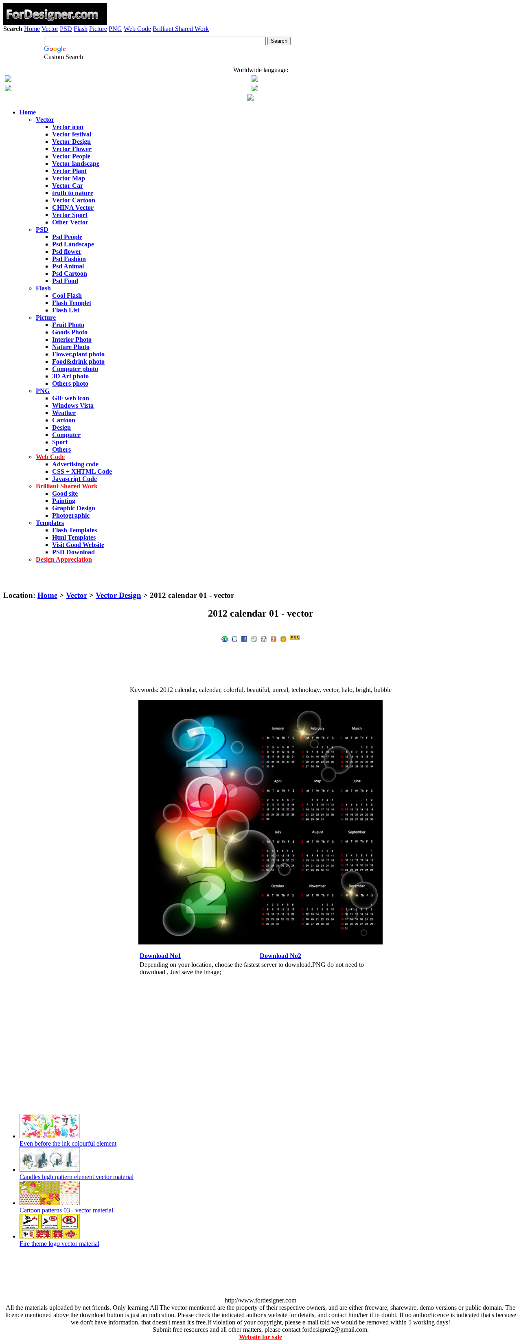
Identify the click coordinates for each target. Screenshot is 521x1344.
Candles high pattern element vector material (77, 1176)
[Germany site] (255, 89)
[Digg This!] (254, 638)
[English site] (8, 79)
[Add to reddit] (264, 638)
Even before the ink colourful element (68, 1143)
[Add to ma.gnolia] (283, 638)
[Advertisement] (260, 56)
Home (32, 28)
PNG (115, 28)
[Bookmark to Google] (234, 638)
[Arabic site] (250, 98)
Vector (50, 28)
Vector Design (118, 595)
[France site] (8, 89)
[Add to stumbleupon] (225, 638)
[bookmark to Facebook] (244, 638)
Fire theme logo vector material (59, 1243)
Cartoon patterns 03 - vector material (66, 1210)
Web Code (137, 28)
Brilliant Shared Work (181, 28)
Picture (98, 28)
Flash (81, 28)
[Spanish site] (255, 79)
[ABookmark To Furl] (273, 638)
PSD (66, 28)
